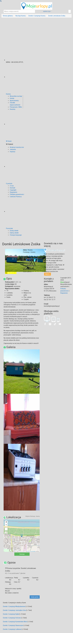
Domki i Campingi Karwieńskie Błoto (15, 622)
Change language (16, 235)
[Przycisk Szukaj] (1, 1)
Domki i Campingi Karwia (36, 16)
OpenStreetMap (32, 551)
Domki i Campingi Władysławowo (14, 606)
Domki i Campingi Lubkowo (12, 629)
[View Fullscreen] (6, 529)
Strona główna (8, 16)
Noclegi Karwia (20, 16)
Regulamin (64, 293)
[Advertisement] (36, 32)
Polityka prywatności (64, 290)
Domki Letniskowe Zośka (56, 16)
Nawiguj (22, 554)
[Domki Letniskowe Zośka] (37, 371)
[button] (22, 535)
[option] (22, 371)
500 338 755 (33, 259)
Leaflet (28, 551)
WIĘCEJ (47, 274)
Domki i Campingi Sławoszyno (13, 625)
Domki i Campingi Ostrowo (12, 618)
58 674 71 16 (12, 273)
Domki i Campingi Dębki (11, 614)
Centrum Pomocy (16, 197)
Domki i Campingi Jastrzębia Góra (14, 610)
